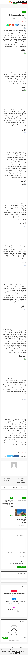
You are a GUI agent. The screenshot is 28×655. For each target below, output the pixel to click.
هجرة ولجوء (14, 591)
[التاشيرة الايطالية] (20, 495)
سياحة (24, 12)
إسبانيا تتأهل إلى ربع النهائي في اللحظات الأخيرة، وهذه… (14, 609)
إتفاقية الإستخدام (12, 647)
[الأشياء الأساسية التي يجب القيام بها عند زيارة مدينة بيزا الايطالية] (20, 512)
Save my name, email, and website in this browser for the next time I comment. (16, 562)
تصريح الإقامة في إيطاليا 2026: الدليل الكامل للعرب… (14, 601)
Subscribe (5, 637)
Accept (17, 653)
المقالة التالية (6, 480)
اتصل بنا (5, 647)
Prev (23, 525)
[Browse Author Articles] (14, 465)
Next (20, 525)
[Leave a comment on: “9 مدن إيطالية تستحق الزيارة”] (18, 22)
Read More (11, 653)
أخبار (14, 607)
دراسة (14, 599)
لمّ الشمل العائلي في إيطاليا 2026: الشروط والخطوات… (14, 593)
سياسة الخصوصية (20, 647)
